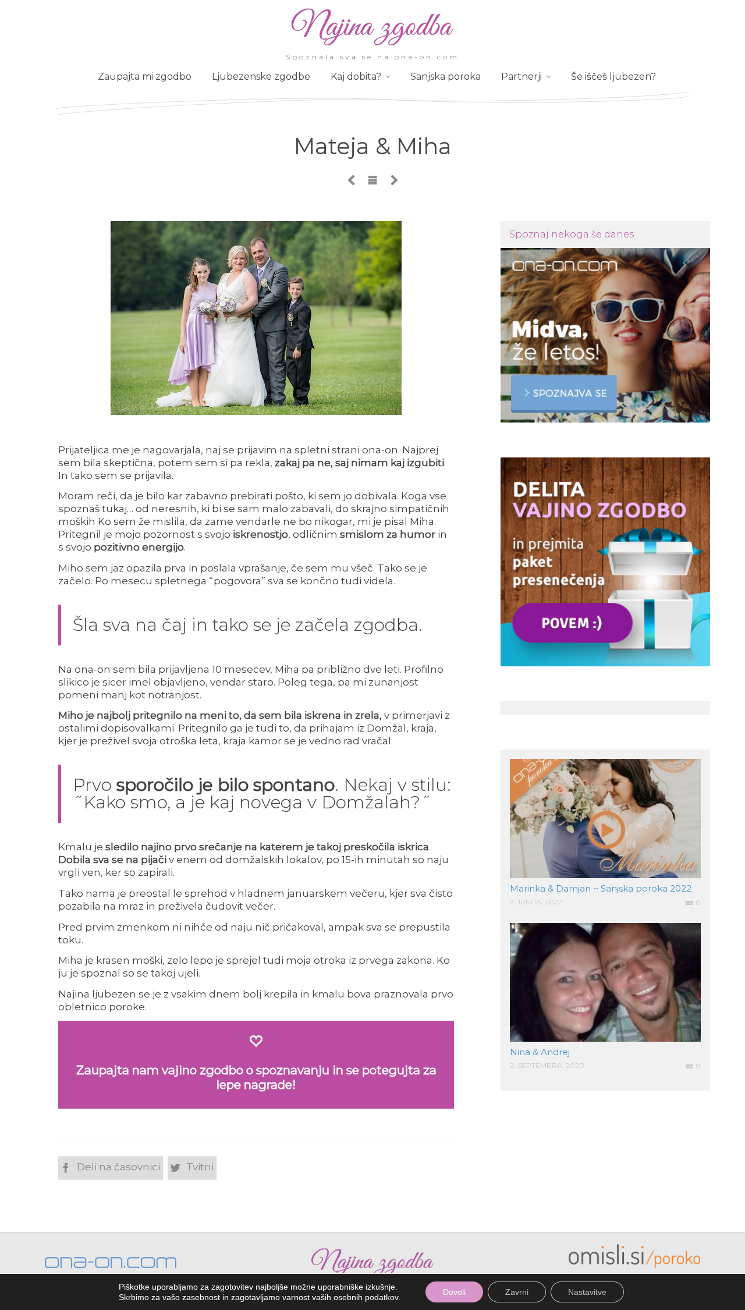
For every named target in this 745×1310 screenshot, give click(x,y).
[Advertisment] (605, 335)
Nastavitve (587, 1292)
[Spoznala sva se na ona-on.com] (372, 45)
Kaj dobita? (356, 76)
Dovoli (454, 1292)
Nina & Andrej (540, 1051)
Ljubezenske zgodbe (261, 76)
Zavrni (516, 1292)
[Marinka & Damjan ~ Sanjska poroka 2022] (605, 818)
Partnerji (521, 76)
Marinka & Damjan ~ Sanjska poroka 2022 (600, 888)
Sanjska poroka (445, 76)
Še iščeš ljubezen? (613, 76)
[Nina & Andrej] (605, 982)
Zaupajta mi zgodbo (144, 76)
